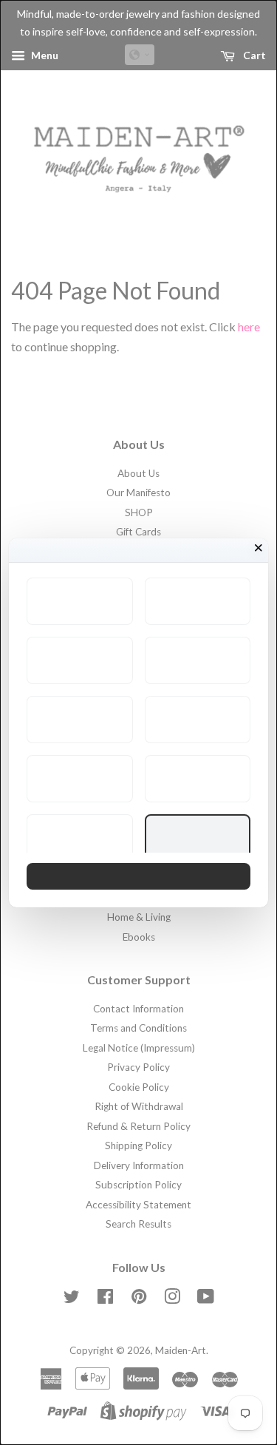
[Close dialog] (258, 548)
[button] (80, 601)
